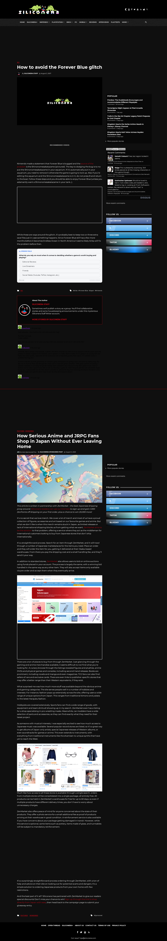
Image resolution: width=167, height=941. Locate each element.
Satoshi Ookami (121, 156)
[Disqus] (59, 352)
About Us (79, 925)
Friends (25, 271)
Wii (18, 62)
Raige (117, 168)
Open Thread (54, 925)
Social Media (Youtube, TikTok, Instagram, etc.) (40, 275)
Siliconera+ (32, 22)
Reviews (93, 22)
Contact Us (90, 925)
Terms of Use (104, 925)
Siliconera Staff (31, 73)
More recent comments (115, 203)
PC (76, 22)
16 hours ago (125, 193)
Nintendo (44, 22)
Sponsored (29, 431)
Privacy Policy (119, 925)
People (109, 149)
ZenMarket (52, 561)
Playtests (115, 22)
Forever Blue (83, 290)
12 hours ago (118, 163)
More (124, 22)
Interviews (104, 22)
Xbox (68, 22)
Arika (75, 290)
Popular (122, 149)
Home (22, 22)
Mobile (82, 22)
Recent (115, 149)
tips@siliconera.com (88, 938)
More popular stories (115, 141)
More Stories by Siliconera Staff (49, 319)
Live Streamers (28, 266)
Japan (92, 290)
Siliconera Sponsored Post (51, 452)
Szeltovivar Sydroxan (123, 181)
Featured (20, 431)
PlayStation (57, 22)
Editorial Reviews (29, 262)
